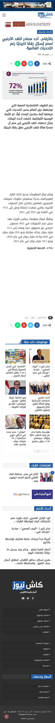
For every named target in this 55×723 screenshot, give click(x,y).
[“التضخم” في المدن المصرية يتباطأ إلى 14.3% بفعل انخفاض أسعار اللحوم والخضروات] (15, 356)
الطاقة (46, 649)
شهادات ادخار (43, 686)
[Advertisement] (27, 160)
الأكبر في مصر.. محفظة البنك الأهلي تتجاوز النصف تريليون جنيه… (23, 477)
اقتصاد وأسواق (45, 32)
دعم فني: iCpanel (27, 718)
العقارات (46, 632)
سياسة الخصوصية (25, 714)
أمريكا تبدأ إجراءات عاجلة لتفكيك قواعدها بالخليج (27, 541)
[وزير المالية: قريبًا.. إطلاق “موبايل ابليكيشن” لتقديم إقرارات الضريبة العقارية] (15, 387)
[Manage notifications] (6, 716)
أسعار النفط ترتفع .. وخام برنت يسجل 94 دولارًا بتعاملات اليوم (28, 551)
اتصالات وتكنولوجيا (41, 660)
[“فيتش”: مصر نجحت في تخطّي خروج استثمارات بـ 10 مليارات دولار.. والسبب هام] (15, 422)
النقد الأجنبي (42, 317)
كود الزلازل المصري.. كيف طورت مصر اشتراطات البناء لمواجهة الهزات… (30, 520)
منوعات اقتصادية (42, 643)
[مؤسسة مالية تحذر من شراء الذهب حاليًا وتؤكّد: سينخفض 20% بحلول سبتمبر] (39, 422)
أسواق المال (44, 609)
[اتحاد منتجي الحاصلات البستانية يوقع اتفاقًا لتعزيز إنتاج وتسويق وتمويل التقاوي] (39, 387)
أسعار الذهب (44, 691)
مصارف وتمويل (43, 620)
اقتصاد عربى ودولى (41, 626)
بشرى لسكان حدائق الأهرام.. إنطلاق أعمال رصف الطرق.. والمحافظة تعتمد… (27, 562)
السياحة (46, 665)
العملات (46, 654)
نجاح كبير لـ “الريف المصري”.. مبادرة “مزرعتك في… (31, 530)
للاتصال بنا (12, 711)
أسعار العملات (43, 697)
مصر (26, 317)
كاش (32, 317)
